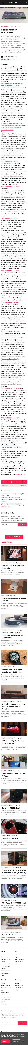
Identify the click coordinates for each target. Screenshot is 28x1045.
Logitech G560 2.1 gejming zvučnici (11, 503)
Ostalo (2, 595)
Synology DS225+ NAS (11, 808)
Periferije (3, 968)
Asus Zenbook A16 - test (11, 935)
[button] (2, 2)
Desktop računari (4, 867)
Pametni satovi (5, 992)
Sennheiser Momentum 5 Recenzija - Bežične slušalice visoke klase (13, 635)
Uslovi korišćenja (19, 987)
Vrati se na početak (13, 536)
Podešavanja (16, 1041)
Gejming (17, 957)
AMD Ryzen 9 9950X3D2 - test (14, 903)
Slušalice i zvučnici (5, 630)
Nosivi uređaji (4, 666)
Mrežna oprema (4, 770)
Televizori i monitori (5, 563)
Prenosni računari (5, 932)
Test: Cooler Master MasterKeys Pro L (12, 83)
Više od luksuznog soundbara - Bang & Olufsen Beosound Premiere (14, 706)
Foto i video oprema (6, 971)
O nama (17, 983)
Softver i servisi (19, 961)
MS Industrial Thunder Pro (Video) (10, 497)
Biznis (16, 954)
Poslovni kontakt (19, 985)
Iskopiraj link (23, 485)
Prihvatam (5, 1041)
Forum (16, 990)
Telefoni (3, 835)
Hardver (2, 900)
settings (10, 1038)
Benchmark (4, 1004)
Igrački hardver (5, 26)
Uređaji (17, 964)
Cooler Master (20, 474)
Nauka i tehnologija (20, 959)
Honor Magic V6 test (10, 838)
